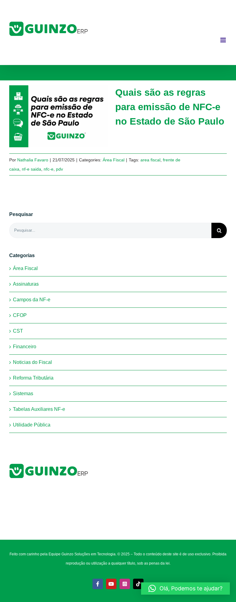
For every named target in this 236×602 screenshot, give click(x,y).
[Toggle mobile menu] (223, 40)
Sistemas (23, 393)
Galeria (69, 116)
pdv (59, 169)
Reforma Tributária (33, 377)
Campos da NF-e (31, 299)
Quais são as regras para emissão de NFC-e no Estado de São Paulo (48, 116)
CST (18, 331)
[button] (185, 588)
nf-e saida (31, 169)
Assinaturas (26, 284)
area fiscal (150, 159)
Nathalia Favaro (32, 159)
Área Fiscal (113, 159)
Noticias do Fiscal (32, 362)
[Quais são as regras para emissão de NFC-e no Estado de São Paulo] (58, 116)
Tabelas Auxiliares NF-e (39, 409)
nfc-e (48, 169)
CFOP (20, 315)
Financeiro (24, 346)
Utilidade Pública (31, 424)
